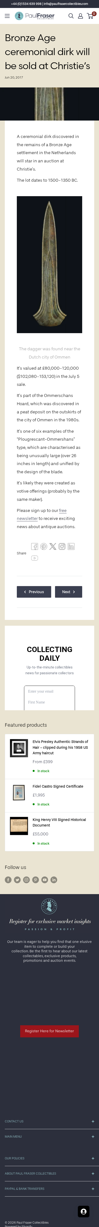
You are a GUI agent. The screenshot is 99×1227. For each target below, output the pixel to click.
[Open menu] (7, 16)
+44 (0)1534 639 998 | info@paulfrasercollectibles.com (49, 4)
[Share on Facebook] (34, 547)
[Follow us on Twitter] (17, 879)
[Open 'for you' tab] (83, 1211)
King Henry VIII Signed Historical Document (59, 822)
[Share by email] (62, 547)
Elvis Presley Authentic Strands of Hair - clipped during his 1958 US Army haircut (60, 747)
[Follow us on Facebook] (8, 879)
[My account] (80, 16)
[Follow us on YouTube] (44, 879)
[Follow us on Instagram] (26, 879)
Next (66, 592)
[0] (90, 16)
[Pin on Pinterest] (43, 547)
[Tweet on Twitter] (53, 547)
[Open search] (71, 16)
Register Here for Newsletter (49, 1031)
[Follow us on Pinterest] (35, 879)
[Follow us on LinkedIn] (53, 879)
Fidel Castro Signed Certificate (58, 786)
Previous (36, 592)
